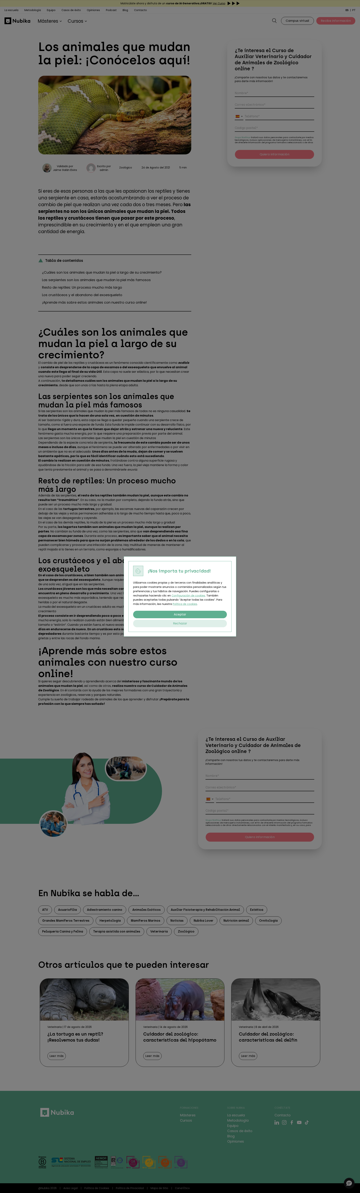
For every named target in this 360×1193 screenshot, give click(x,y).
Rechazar (180, 623)
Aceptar (180, 614)
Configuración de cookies (188, 595)
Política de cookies (185, 604)
